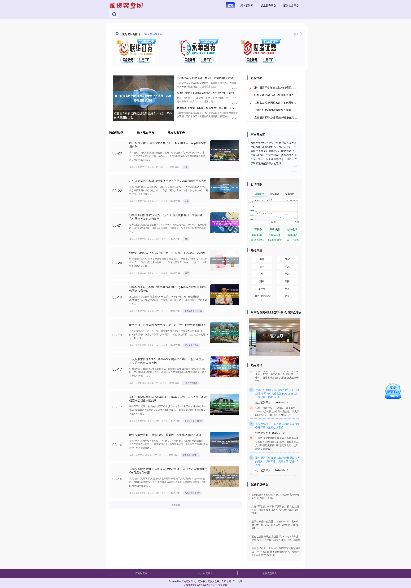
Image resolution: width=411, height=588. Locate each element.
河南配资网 (246, 5)
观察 (261, 281)
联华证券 (212, 584)
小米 (186, 166)
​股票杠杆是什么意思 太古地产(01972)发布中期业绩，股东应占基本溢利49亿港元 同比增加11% (275, 525)
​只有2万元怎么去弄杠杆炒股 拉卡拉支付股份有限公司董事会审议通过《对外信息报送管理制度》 (275, 510)
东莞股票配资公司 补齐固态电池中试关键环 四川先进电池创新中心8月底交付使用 (168, 470)
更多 (296, 34)
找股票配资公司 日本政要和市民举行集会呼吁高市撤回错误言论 (213, 108)
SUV (287, 259)
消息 (287, 266)
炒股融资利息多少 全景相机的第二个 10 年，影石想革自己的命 (167, 253)
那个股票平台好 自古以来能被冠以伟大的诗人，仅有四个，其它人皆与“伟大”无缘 (277, 452)
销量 (287, 296)
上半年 (262, 288)
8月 (186, 238)
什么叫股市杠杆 (190, 383)
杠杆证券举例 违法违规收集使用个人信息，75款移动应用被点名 (143, 115)
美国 (287, 281)
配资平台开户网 (191, 345)
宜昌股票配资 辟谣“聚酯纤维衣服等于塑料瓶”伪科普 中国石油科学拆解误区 (296, 117)
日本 (261, 266)
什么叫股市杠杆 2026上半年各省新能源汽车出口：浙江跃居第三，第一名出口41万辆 (166, 360)
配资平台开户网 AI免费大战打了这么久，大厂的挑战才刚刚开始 (167, 325)
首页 (230, 5)
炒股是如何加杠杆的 (261, 297)
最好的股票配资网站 (193, 420)
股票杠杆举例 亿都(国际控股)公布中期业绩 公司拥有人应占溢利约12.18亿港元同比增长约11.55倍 (232, 93)
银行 (261, 259)
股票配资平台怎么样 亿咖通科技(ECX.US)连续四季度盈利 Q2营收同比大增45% (167, 288)
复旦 (287, 288)
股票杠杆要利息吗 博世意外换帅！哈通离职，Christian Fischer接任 (292, 110)
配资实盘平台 (291, 5)
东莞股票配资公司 (192, 492)
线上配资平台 (268, 5)
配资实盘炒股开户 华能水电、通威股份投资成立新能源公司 (165, 435)
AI (262, 274)
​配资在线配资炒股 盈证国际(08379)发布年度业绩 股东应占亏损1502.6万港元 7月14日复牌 (275, 538)
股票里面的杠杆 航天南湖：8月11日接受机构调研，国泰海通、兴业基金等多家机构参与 (167, 216)
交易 (287, 274)
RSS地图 (226, 581)
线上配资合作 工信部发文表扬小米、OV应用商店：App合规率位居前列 (168, 144)
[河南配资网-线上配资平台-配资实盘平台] (126, 5)
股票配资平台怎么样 (193, 311)
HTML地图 (237, 581)
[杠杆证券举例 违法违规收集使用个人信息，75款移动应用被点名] (143, 97)
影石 (187, 273)
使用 (187, 201)
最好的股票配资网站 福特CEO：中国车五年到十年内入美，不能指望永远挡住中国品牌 (168, 398)
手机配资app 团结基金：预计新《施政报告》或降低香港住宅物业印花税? (218, 78)
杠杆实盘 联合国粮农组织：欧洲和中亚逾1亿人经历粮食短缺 (288, 102)
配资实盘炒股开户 (190, 455)
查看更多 (175, 504)
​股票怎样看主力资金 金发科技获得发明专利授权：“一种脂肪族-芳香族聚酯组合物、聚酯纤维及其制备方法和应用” (275, 551)
